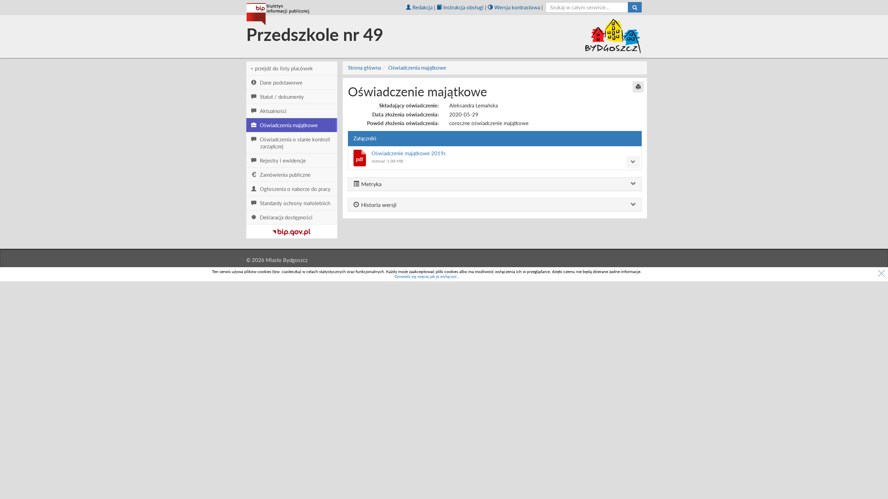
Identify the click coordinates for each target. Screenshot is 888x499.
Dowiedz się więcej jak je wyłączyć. (426, 276)
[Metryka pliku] (633, 162)
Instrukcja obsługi (463, 7)
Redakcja (422, 7)
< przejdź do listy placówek (281, 68)
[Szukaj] (635, 7)
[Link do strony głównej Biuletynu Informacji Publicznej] (291, 231)
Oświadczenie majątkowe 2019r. (409, 153)
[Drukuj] (638, 87)
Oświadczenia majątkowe (417, 67)
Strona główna (364, 67)
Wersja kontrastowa (517, 7)
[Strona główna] (278, 14)
